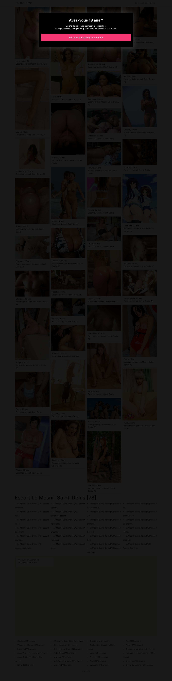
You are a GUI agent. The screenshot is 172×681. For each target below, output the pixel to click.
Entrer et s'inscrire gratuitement (86, 37)
